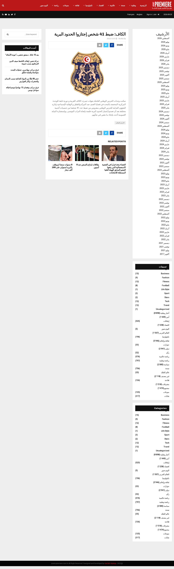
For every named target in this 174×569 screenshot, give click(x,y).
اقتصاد (101, 5)
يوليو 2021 (165, 250)
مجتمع (166, 388)
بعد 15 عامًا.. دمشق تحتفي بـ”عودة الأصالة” (22, 55)
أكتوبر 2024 (164, 119)
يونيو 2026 (165, 46)
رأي (167, 353)
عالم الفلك (165, 372)
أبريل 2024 (164, 141)
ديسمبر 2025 (164, 67)
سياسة (166, 364)
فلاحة (167, 380)
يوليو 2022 (165, 217)
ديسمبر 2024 (164, 111)
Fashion (165, 278)
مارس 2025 (164, 100)
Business (165, 273)
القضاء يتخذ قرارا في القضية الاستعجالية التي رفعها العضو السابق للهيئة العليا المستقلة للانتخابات (114, 168)
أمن (167, 317)
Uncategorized (162, 309)
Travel (166, 305)
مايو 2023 (165, 181)
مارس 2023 (164, 188)
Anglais (139, 14)
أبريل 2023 (164, 184)
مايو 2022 (165, 225)
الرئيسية (143, 5)
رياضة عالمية (164, 356)
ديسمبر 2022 (164, 199)
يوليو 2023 (165, 174)
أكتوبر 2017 (164, 254)
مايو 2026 (165, 49)
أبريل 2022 (164, 228)
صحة (123, 5)
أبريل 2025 (164, 97)
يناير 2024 (165, 152)
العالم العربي (164, 333)
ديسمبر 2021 (164, 243)
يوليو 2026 (165, 42)
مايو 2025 (165, 93)
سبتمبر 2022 (164, 210)
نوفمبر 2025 (164, 71)
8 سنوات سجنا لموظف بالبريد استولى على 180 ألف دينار (62, 167)
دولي (167, 349)
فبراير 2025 (164, 104)
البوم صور (44, 5)
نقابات (166, 396)
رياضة (56, 5)
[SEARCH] (8, 34)
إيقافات (166, 321)
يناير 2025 (165, 108)
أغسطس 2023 (163, 170)
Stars (166, 297)
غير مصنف (165, 376)
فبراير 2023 (164, 192)
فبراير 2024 (164, 148)
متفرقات (165, 384)
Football (165, 285)
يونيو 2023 (165, 177)
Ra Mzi (121, 39)
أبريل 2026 (164, 53)
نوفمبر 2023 (164, 159)
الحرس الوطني (120, 122)
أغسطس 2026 (163, 38)
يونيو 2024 (165, 133)
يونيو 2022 (165, 221)
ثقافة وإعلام (164, 341)
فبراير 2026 (164, 60)
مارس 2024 (164, 144)
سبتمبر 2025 (164, 78)
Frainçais (130, 14)
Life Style (165, 289)
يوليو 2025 (165, 86)
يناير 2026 (165, 64)
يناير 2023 (165, 195)
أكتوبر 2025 (164, 75)
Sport (166, 293)
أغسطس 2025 (163, 82)
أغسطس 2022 (163, 214)
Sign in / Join (152, 14)
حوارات (166, 345)
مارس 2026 (164, 57)
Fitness (166, 281)
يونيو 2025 (165, 89)
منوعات (66, 5)
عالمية (112, 5)
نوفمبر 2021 (164, 247)
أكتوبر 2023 (164, 163)
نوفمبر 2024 (164, 115)
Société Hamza (110, 563)
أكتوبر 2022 (164, 206)
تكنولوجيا (89, 5)
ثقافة (77, 5)
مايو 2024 (165, 137)
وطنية (133, 5)
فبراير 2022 (164, 236)
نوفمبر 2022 (164, 203)
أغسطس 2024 (163, 126)
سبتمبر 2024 (164, 122)
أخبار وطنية (164, 313)
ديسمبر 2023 (164, 155)
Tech (167, 301)
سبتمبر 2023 (164, 166)
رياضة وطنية (164, 361)
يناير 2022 (165, 239)
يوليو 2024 (165, 130)
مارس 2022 (164, 232)
